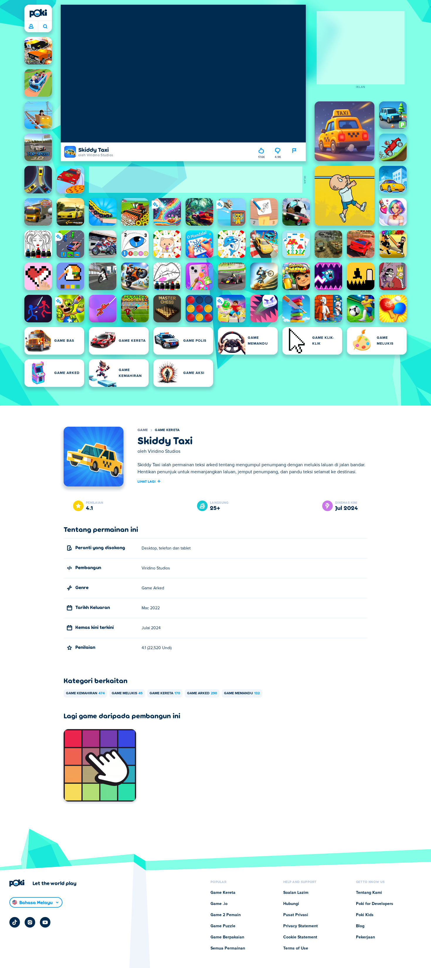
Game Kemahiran (85, 693)
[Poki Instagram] (30, 922)
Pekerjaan (365, 937)
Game (143, 430)
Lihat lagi (146, 481)
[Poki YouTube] (45, 922)
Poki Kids (365, 915)
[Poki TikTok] (14, 922)
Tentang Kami (369, 893)
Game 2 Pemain (226, 915)
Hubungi (291, 904)
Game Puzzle (223, 926)
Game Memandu (242, 693)
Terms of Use (295, 948)
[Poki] (38, 13)
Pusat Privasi (295, 915)
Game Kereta (167, 430)
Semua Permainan (228, 948)
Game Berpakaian (227, 937)
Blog (360, 926)
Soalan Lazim (295, 893)
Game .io (219, 904)
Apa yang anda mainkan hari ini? (45, 26)
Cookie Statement (300, 937)
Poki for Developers (374, 904)
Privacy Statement (300, 926)
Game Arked (202, 693)
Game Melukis (127, 693)
